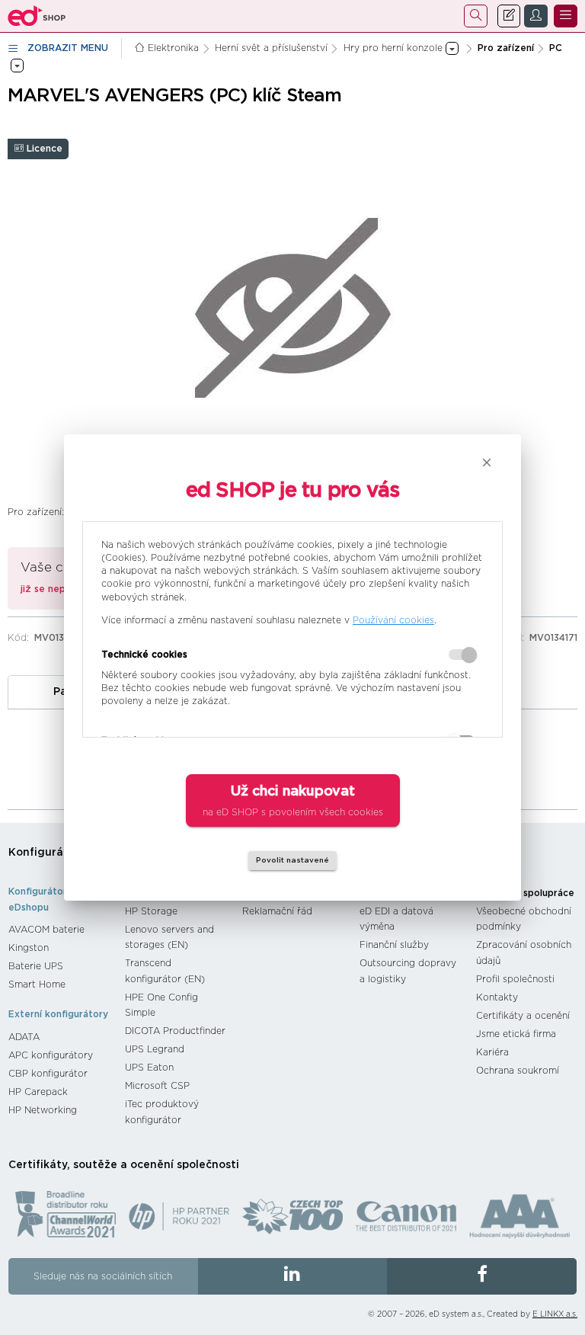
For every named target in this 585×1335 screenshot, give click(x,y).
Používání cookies (393, 620)
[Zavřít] (487, 463)
